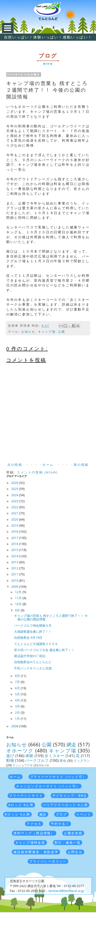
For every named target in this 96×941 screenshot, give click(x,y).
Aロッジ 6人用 (20, 805)
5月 (18, 694)
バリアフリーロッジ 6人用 (65, 805)
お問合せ (75, 852)
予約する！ (60, 824)
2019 (15, 525)
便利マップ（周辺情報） (34, 833)
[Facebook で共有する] (73, 326)
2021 (15, 513)
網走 (72, 744)
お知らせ (28, 332)
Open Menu (7, 28)
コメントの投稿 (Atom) (37, 472)
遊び (10, 755)
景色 (63, 760)
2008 (15, 726)
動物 (10, 760)
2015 (15, 550)
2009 (15, 586)
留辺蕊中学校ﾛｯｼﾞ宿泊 (29, 656)
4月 (18, 700)
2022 (15, 507)
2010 (15, 580)
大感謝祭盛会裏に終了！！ (33, 631)
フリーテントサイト (26, 795)
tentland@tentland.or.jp (66, 891)
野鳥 (41, 765)
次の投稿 (14, 464)
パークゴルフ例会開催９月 (33, 625)
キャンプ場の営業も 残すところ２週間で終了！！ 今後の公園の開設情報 (51, 617)
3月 (18, 706)
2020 (15, 519)
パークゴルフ (37, 760)
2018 (15, 531)
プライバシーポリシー (48, 861)
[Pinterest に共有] (78, 326)
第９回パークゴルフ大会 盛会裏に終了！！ (44, 650)
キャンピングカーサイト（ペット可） (48, 786)
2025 (15, 489)
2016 (15, 544)
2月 (18, 712)
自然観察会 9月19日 (28, 637)
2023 (15, 501)
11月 (19, 598)
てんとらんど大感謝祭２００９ (36, 644)
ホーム (48, 464)
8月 (18, 676)
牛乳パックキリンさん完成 (33, 668)
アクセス (34, 824)
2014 (15, 556)
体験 (29, 755)
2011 (15, 574)
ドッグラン (82, 760)
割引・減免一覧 (67, 842)
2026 (15, 483)
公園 (61, 332)
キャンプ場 (47, 332)
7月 (18, 682)
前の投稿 (81, 464)
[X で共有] (69, 326)
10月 (19, 604)
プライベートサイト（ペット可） (58, 777)
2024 (15, 495)
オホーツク (20, 750)
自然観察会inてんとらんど (32, 662)
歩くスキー (55, 755)
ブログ (61, 814)
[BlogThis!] (65, 326)
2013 (15, 562)
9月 (18, 610)
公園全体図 (73, 833)
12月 (19, 592)
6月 (18, 688)
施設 (43, 814)
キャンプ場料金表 (30, 842)
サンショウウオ (23, 765)
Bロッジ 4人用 (17, 814)
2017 (15, 538)
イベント (83, 814)
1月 (18, 718)
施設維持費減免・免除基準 (35, 852)
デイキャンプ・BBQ (69, 795)
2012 (15, 568)
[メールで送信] (61, 326)
